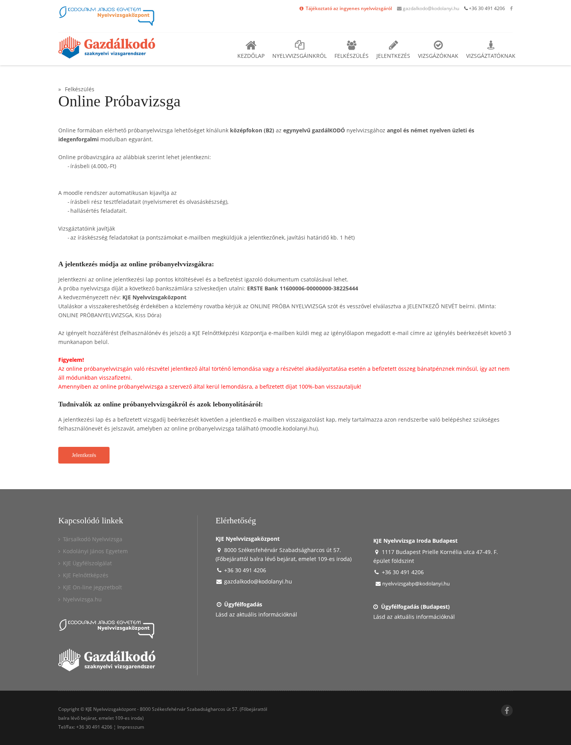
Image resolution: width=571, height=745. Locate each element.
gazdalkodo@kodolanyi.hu (430, 8)
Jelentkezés (393, 55)
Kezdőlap (251, 55)
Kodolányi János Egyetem (94, 551)
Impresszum (130, 727)
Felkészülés (351, 55)
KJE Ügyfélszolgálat (86, 563)
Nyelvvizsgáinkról (299, 55)
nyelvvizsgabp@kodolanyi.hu (415, 583)
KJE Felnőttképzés (84, 575)
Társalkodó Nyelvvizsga (91, 539)
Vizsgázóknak (438, 55)
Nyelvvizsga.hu (81, 599)
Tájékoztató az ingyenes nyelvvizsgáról (348, 8)
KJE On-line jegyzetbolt (91, 587)
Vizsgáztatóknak (490, 55)
